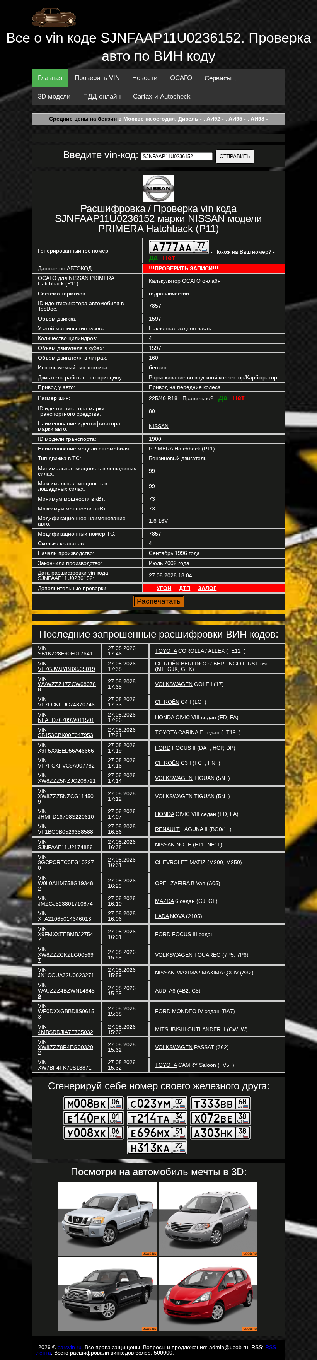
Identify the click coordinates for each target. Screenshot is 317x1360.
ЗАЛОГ (207, 588)
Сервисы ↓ (221, 78)
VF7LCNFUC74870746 (66, 704)
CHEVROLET (171, 862)
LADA (162, 916)
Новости (145, 78)
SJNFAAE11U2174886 (65, 847)
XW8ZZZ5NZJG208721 (67, 781)
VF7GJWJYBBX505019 (66, 669)
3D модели (54, 96)
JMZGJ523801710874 (65, 904)
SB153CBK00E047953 (65, 735)
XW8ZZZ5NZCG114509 (66, 799)
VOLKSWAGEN (174, 684)
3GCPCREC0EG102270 (66, 865)
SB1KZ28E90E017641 (65, 653)
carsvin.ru (70, 1347)
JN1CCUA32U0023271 (66, 975)
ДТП (184, 588)
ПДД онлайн (102, 96)
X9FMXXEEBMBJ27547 (65, 937)
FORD (162, 748)
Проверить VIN (97, 78)
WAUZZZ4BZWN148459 (66, 993)
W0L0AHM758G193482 (65, 886)
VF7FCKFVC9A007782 (66, 766)
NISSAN (159, 426)
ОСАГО (181, 78)
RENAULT (167, 829)
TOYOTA (166, 651)
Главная (50, 78)
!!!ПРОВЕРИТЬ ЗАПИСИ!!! (183, 268)
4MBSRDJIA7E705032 (65, 1032)
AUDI (161, 991)
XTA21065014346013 (64, 919)
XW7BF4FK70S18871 (65, 1068)
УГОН (164, 588)
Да (153, 258)
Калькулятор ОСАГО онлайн (185, 281)
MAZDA (164, 901)
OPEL (162, 883)
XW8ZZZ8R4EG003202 (65, 1050)
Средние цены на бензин (83, 119)
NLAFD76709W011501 (66, 720)
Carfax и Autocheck (162, 96)
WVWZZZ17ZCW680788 (67, 687)
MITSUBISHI (170, 1029)
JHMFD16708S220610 (66, 817)
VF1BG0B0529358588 (65, 832)
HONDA (164, 717)
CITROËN (167, 663)
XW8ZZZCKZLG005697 (66, 957)
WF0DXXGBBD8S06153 (66, 1014)
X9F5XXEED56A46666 (66, 750)
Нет (169, 258)
